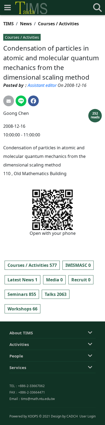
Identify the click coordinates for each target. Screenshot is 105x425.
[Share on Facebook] (33, 100)
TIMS (8, 24)
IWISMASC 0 (78, 265)
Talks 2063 (55, 294)
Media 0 (54, 280)
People (16, 356)
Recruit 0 (80, 280)
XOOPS (33, 416)
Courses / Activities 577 (32, 265)
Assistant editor (42, 85)
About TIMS (21, 332)
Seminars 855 (22, 294)
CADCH (72, 416)
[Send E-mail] (8, 100)
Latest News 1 (22, 280)
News (26, 24)
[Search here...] (97, 7)
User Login (87, 416)
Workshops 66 (22, 309)
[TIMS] (31, 8)
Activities (19, 344)
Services (17, 367)
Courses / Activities (58, 24)
